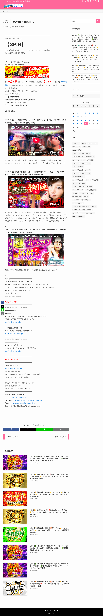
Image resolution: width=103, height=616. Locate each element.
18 (81, 120)
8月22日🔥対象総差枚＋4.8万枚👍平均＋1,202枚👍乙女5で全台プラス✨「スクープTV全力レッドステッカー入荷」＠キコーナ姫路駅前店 (85, 58)
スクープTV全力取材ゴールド (81, 170)
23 (74, 123)
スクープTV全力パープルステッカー (83, 213)
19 (86, 120)
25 (81, 123)
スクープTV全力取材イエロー (81, 153)
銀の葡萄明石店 (77, 196)
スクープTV (75, 143)
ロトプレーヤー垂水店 (78, 183)
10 (78, 116)
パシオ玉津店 (87, 147)
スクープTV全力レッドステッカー (82, 186)
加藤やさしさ (76, 147)
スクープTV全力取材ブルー (80, 180)
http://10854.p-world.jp (13, 322)
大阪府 (84, 143)
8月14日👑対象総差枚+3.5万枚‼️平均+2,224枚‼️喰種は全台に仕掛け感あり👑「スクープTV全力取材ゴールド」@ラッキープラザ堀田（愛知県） (85, 48)
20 (89, 120)
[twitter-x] (88, 1)
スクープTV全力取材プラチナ (81, 200)
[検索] (82, 1)
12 (86, 116)
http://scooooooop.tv (19, 397)
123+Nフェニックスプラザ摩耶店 (82, 210)
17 (78, 120)
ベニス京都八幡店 (77, 166)
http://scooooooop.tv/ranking (14, 368)
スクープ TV (76, 156)
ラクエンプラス (92, 143)
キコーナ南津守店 (77, 203)
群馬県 (86, 196)
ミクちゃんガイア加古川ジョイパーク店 (84, 206)
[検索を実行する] (98, 21)
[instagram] (96, 1)
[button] (11, 429)
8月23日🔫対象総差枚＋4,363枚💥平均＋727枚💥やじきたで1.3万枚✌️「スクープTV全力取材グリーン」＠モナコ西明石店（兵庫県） (85, 78)
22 (97, 120)
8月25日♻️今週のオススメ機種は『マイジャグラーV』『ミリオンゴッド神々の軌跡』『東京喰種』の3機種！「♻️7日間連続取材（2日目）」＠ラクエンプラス (85, 38)
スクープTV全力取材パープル (81, 163)
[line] (90, 1)
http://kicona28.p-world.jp (14, 334)
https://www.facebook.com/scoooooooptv (28, 400)
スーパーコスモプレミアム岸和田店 (82, 160)
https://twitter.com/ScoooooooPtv (23, 403)
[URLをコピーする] (61, 429)
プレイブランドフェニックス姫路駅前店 (84, 190)
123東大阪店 (94, 180)
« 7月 (73, 131)
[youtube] (85, 1)
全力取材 (75, 193)
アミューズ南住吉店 (78, 176)
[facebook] (98, 1)
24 (78, 123)
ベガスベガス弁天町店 (86, 193)
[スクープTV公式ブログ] (13, 6)
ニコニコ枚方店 (77, 150)
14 (93, 116)
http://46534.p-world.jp (13, 351)
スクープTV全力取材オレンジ (81, 173)
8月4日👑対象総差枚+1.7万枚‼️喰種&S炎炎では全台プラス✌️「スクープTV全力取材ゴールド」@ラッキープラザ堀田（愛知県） (85, 68)
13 (89, 116)
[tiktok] (93, 1)
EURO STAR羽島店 (78, 216)
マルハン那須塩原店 (88, 156)
